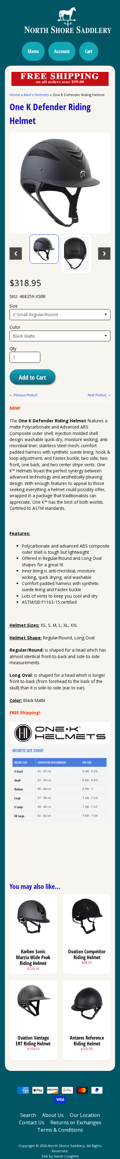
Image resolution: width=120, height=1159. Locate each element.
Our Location (85, 1115)
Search (28, 1115)
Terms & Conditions (60, 1129)
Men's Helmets (36, 94)
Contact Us (31, 1122)
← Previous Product (24, 395)
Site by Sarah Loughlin (60, 1156)
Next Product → (99, 395)
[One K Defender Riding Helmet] (44, 249)
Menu (33, 51)
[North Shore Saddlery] (60, 35)
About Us (53, 1115)
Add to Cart (32, 377)
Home (15, 94)
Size (14, 306)
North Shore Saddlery (66, 1145)
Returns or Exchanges (75, 1122)
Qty (13, 348)
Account (62, 51)
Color (15, 327)
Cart (88, 51)
